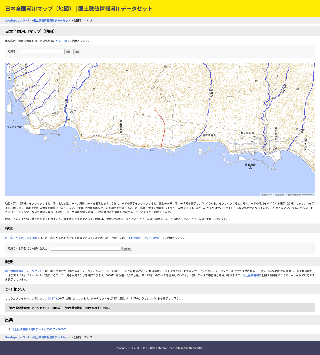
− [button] (9, 71)
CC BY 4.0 (53, 298)
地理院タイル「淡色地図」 (273, 194)
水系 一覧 (61, 41)
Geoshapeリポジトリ (17, 20)
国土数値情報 (251, 275)
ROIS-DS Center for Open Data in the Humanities (173, 348)
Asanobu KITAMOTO (129, 348)
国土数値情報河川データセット (52, 20)
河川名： (13, 51)
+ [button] (9, 67)
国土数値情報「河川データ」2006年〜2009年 (39, 329)
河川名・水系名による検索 (21, 238)
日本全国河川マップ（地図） (144, 238)
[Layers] (9, 78)
